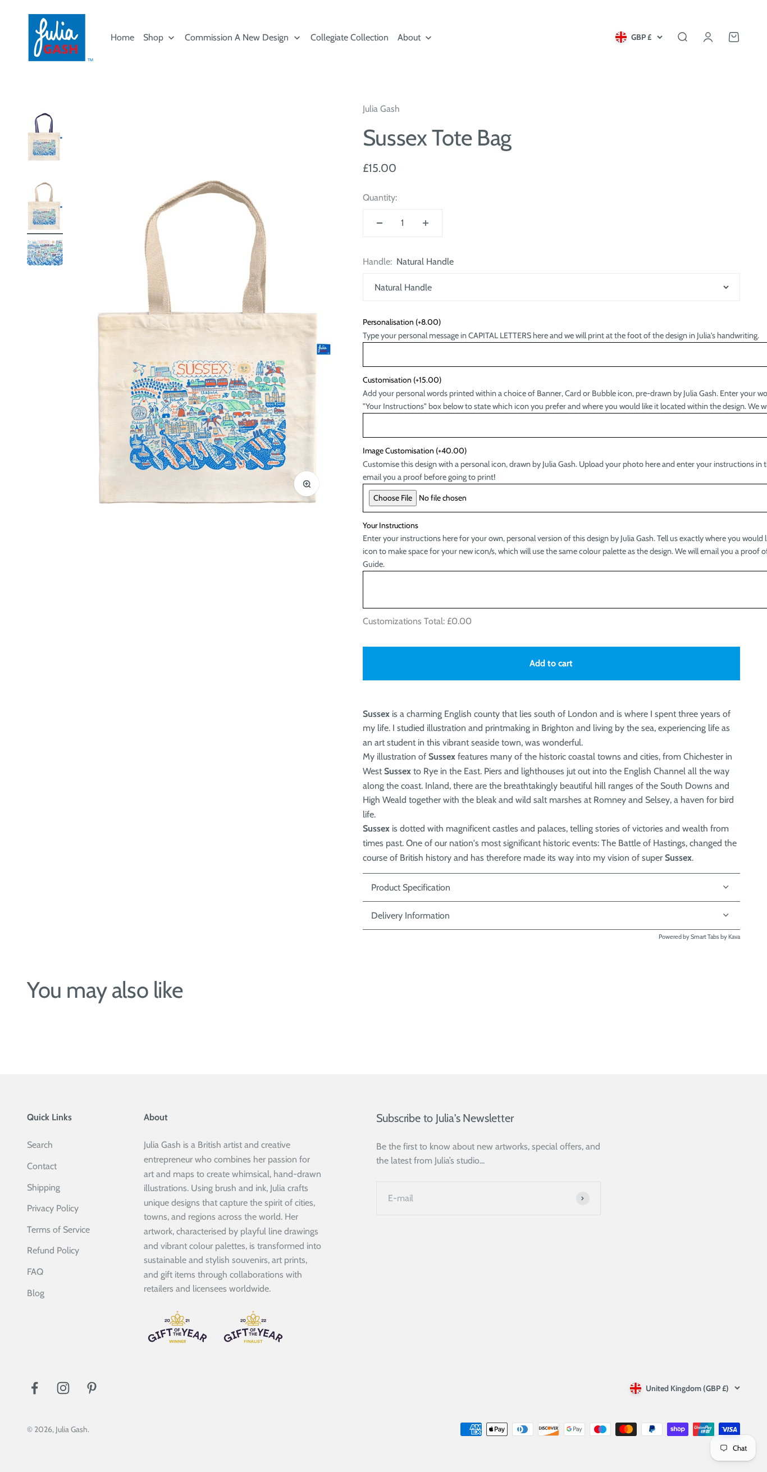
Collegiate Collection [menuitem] (350, 37)
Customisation (402, 380)
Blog (35, 1293)
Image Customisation (415, 451)
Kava (734, 937)
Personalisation (402, 322)
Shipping (43, 1187)
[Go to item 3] (45, 254)
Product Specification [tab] (410, 887)
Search (40, 1144)
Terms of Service (58, 1229)
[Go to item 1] (45, 133)
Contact (42, 1166)
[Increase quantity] (425, 223)
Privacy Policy (53, 1208)
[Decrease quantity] (379, 223)
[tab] (551, 916)
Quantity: (380, 197)
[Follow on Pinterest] (91, 1388)
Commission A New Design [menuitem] (237, 37)
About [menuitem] (409, 37)
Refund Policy (53, 1250)
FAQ (35, 1271)
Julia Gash (381, 108)
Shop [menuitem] (153, 37)
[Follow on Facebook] (34, 1388)
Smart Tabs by (709, 937)
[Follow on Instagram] (63, 1388)
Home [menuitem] (122, 37)
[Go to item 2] (45, 202)
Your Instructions (390, 525)
